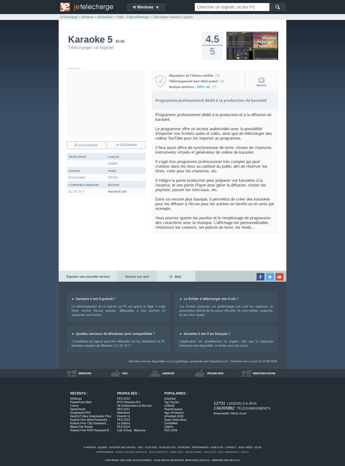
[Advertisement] (106, 103)
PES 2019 (123, 426)
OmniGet (170, 398)
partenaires (200, 447)
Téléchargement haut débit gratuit (194, 81)
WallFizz (210, 452)
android (168, 373)
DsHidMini (171, 423)
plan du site (167, 447)
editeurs (184, 447)
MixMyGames (194, 452)
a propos (90, 447)
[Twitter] (270, 276)
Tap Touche (171, 402)
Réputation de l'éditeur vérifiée (192, 75)
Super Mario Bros (175, 419)
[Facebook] (261, 276)
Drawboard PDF (80, 412)
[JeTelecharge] (90, 7)
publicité (217, 447)
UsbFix (168, 426)
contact (230, 447)
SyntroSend (77, 409)
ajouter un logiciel (122, 447)
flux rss (151, 447)
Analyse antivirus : (189, 87)
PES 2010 (123, 398)
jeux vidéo (245, 447)
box (140, 447)
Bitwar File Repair (81, 426)
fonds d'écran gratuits (131, 452)
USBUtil (169, 405)
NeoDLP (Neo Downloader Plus (91, 416)
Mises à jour (239, 413)
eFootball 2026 (174, 416)
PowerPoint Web (81, 402)
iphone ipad (215, 373)
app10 (245, 452)
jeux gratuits (158, 452)
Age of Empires (174, 412)
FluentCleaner (173, 409)
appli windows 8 (228, 452)
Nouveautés (221, 413)
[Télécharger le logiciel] (252, 59)
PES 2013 (123, 419)
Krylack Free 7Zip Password (89, 423)
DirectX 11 (123, 416)
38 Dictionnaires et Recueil (135, 405)
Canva (74, 405)
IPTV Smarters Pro (129, 402)
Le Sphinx (123, 423)
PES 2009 (170, 430)
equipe (102, 447)
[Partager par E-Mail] (280, 276)
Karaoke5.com (117, 191)
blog (258, 447)
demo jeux (177, 452)
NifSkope (76, 398)
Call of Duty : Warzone (131, 430)
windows (84, 373)
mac (125, 373)
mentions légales (197, 460)
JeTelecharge (69, 17)
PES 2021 (123, 409)
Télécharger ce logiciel (91, 47)
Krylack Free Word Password (90, 419)
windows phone (264, 373)
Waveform (123, 412)
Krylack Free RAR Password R (90, 430)
